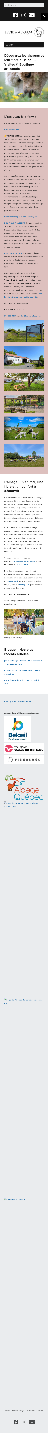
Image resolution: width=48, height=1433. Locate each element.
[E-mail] (32, 15)
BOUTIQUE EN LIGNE (13, 253)
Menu (11, 45)
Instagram (24, 584)
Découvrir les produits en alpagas (20, 217)
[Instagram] (24, 15)
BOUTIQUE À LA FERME (14, 223)
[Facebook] (15, 15)
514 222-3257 (22, 564)
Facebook (13, 581)
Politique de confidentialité (17, 701)
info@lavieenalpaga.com (23, 561)
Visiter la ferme (11, 129)
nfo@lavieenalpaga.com (31, 316)
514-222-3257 (10, 316)
